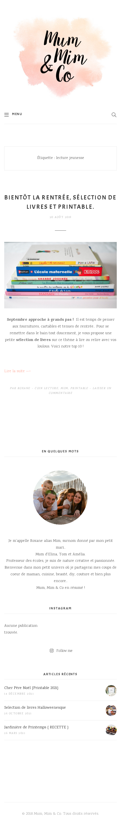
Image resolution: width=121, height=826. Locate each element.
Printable (79, 388)
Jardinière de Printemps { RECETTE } (36, 727)
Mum (64, 388)
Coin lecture (46, 388)
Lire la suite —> (17, 371)
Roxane (23, 388)
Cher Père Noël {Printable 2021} (31, 688)
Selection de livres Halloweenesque (35, 708)
